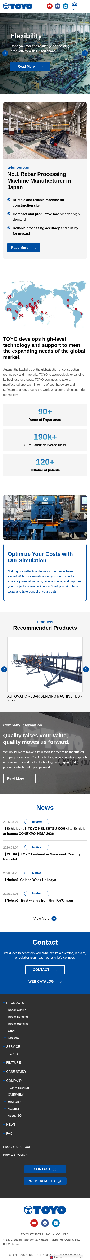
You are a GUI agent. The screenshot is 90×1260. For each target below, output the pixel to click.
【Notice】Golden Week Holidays (29, 880)
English (58, 1257)
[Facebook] (57, 6)
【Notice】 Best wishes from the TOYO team (38, 900)
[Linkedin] (65, 6)
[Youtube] (50, 6)
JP (74, 8)
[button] (86, 669)
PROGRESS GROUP (17, 1147)
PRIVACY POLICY (15, 1154)
